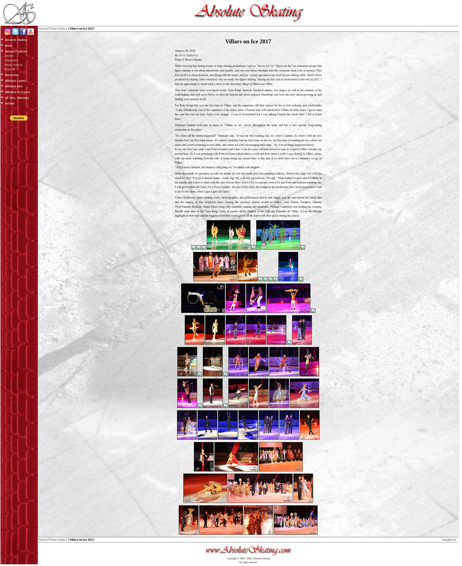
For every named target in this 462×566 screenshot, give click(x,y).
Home (42, 28)
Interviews (11, 60)
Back (452, 539)
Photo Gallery (13, 65)
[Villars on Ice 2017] (194, 249)
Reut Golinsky (188, 55)
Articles (9, 56)
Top (444, 539)
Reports (10, 69)
